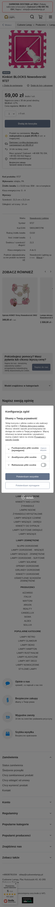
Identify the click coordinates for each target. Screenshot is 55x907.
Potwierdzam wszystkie (27, 476)
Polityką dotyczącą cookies (32, 426)
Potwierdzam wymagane (27, 485)
